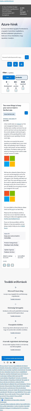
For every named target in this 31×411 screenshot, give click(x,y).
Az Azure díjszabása (5, 372)
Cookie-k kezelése (19, 406)
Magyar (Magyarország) (6, 398)
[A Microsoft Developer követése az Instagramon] (8, 362)
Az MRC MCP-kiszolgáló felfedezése (23, 11)
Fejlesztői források (20, 386)
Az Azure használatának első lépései (18, 366)
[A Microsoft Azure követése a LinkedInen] (11, 362)
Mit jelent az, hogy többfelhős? (15, 392)
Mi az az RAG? (18, 396)
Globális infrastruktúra (6, 368)
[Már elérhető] (23, 88)
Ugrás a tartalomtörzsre (7, 1)
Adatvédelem (10, 406)
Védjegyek (8, 408)
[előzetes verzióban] (16, 90)
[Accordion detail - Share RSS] (8, 265)
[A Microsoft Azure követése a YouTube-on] (14, 362)
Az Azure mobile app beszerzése (14, 358)
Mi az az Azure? (4, 366)
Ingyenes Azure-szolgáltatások (19, 372)
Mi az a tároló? (10, 396)
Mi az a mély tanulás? (10, 394)
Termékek (28, 370)
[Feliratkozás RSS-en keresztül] (15, 64)
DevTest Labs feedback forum (12, 219)
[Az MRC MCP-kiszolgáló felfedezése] (21, 64)
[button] (9, 64)
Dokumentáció (9, 386)
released (19, 124)
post (12, 209)
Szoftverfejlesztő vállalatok (7, 384)
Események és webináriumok (8, 388)
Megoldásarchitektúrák (15, 380)
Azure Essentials (7, 370)
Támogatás (24, 380)
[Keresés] (27, 57)
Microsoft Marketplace (20, 384)
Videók (15, 390)
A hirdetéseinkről (15, 408)
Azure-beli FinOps (22, 374)
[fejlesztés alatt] (8, 90)
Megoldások (11, 378)
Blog (14, 386)
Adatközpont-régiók (17, 368)
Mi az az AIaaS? (20, 394)
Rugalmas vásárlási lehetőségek (8, 374)
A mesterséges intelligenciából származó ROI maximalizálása (14, 376)
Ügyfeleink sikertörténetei (19, 370)
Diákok (28, 386)
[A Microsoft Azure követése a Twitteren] (4, 362)
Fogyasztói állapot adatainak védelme (10, 404)
